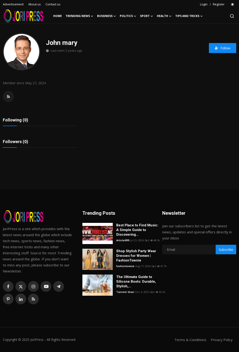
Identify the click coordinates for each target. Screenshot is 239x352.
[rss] (33, 299)
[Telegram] (58, 286)
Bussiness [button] (104, 16)
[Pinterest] (8, 299)
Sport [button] (145, 16)
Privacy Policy (222, 339)
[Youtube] (46, 286)
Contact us (53, 4)
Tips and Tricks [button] (187, 16)
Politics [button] (126, 16)
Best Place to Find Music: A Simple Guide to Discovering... (137, 230)
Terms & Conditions (190, 339)
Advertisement (13, 4)
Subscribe (226, 249)
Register (219, 4)
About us (34, 4)
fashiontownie (125, 266)
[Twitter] (20, 286)
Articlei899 (122, 240)
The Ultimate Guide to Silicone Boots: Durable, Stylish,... (136, 281)
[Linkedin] (20, 299)
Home (57, 16)
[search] (232, 16)
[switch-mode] (232, 4)
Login (203, 4)
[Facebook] (8, 286)
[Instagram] (33, 286)
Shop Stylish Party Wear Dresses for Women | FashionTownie (136, 255)
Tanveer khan (125, 292)
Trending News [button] (78, 16)
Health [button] (162, 16)
